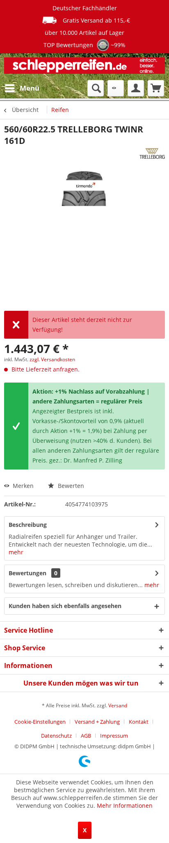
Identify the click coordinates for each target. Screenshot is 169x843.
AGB (86, 735)
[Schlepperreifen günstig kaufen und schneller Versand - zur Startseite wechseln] (84, 66)
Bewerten (70, 486)
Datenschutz (56, 735)
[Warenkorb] (156, 88)
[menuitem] (21, 88)
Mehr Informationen (125, 805)
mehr (16, 552)
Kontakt (138, 721)
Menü (29, 88)
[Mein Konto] (136, 88)
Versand (117, 705)
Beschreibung (28, 525)
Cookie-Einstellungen (40, 721)
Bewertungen (27, 573)
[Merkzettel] (115, 88)
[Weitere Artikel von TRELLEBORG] (152, 153)
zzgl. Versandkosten (52, 359)
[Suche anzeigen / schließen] (95, 88)
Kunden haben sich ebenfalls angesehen (65, 606)
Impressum (114, 735)
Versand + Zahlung (97, 721)
